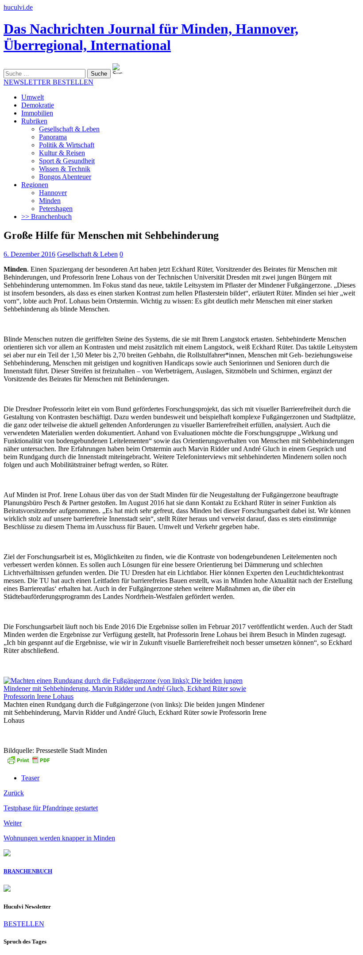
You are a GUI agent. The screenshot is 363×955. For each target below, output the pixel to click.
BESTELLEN (24, 924)
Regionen (34, 184)
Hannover (53, 192)
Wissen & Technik (64, 169)
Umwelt (32, 97)
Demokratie (37, 105)
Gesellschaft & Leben (69, 129)
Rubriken (34, 121)
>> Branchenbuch (46, 216)
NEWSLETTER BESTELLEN (48, 82)
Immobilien (37, 113)
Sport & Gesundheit (67, 161)
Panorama (53, 137)
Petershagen (56, 208)
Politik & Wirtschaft (66, 145)
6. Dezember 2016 (29, 254)
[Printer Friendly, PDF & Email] (28, 763)
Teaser (30, 778)
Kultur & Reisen (62, 153)
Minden (50, 200)
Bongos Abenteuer (65, 176)
